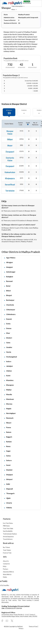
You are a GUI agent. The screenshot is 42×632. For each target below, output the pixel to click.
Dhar (8, 333)
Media (5, 577)
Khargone (10, 385)
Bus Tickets (6, 547)
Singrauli (9, 489)
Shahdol (9, 470)
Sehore (9, 460)
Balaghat (9, 276)
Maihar (9, 390)
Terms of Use (33, 626)
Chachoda (10, 305)
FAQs (4, 566)
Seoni (8, 465)
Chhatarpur (10, 309)
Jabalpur (9, 366)
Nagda (8, 408)
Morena (9, 404)
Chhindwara (10, 314)
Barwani (9, 281)
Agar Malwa (10, 258)
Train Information (17, 6)
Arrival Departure (8, 536)
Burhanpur (10, 300)
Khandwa (9, 380)
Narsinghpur (11, 413)
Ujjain (8, 498)
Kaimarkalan (10, 172)
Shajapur (9, 475)
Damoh (9, 319)
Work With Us (7, 574)
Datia (8, 324)
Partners (5, 569)
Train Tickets (16, 3)
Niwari (8, 423)
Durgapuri (10, 152)
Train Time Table (8, 528)
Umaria (9, 503)
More (13, 9)
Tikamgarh (10, 493)
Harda (8, 352)
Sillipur (10, 139)
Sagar (8, 451)
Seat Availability (8, 531)
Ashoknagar (10, 272)
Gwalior (9, 347)
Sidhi (8, 484)
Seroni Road (10, 184)
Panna (8, 427)
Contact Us (6, 564)
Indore (8, 361)
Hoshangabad (11, 357)
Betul (8, 286)
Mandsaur (10, 399)
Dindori (9, 338)
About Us (6, 561)
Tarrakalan (9, 191)
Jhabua (9, 371)
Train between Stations (10, 534)
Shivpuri (9, 479)
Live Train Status (8, 523)
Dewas (8, 328)
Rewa (8, 446)
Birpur (9, 145)
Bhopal (9, 295)
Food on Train (7, 553)
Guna (8, 342)
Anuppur (9, 267)
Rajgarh (9, 437)
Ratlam (9, 442)
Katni (8, 375)
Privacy (21, 628)
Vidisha (9, 507)
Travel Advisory (8, 539)
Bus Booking (27, 3)
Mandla (9, 394)
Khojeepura (10, 178)
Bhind (8, 291)
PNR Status (6, 526)
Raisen (8, 432)
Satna (8, 456)
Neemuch (9, 418)
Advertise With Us (8, 572)
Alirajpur (9, 262)
